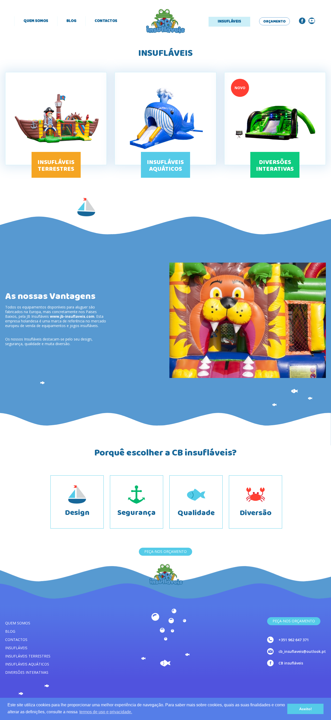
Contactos (106, 21)
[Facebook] (302, 21)
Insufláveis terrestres (27, 656)
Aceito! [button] (305, 709)
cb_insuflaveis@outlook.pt (302, 651)
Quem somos (36, 21)
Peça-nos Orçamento (165, 551)
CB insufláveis (291, 663)
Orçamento (274, 21)
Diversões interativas (26, 672)
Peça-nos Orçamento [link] (294, 620)
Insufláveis (229, 22)
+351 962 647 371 (294, 639)
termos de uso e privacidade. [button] (105, 712)
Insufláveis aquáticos (27, 664)
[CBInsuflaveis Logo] (165, 21)
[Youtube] (312, 21)
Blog (71, 21)
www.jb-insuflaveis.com (72, 316)
